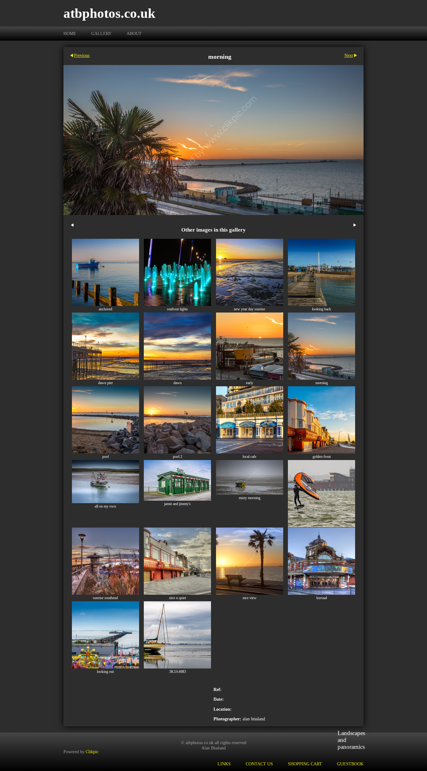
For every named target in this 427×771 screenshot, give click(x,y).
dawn (177, 383)
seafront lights (177, 309)
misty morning (249, 498)
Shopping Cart (305, 763)
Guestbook (350, 763)
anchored (105, 309)
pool (105, 457)
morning (321, 383)
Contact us (259, 763)
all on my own (105, 506)
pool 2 (177, 457)
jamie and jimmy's (177, 504)
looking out (105, 672)
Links (224, 763)
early (249, 383)
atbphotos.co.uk (109, 13)
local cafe (249, 457)
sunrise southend (105, 598)
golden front (322, 457)
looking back (321, 309)
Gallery (101, 33)
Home (69, 33)
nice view (250, 598)
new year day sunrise (249, 309)
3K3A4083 (177, 672)
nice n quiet (177, 598)
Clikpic (92, 751)
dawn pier (105, 383)
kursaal (321, 598)
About (134, 33)
